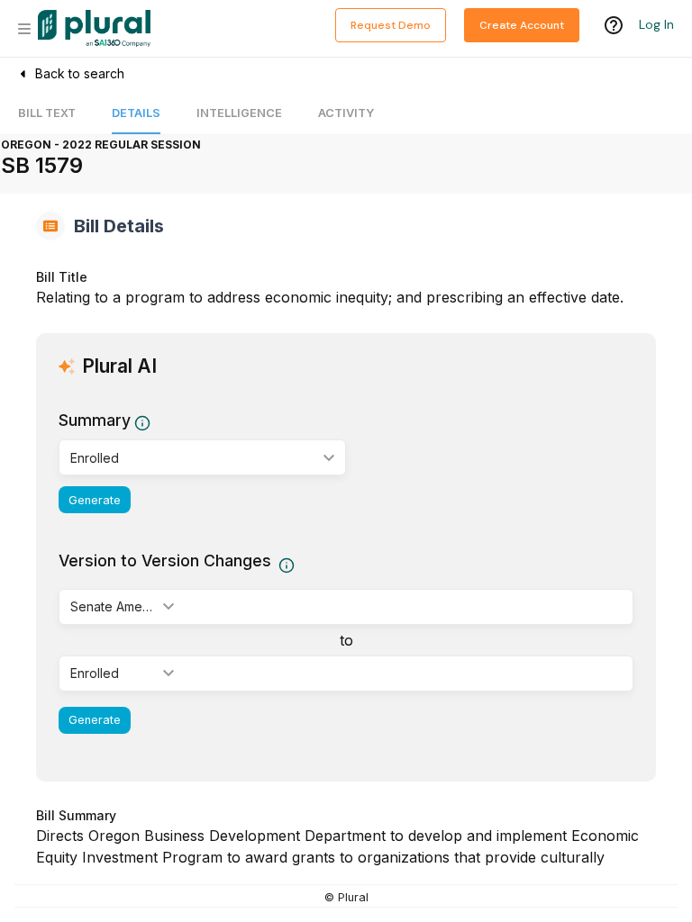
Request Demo (391, 25)
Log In (656, 24)
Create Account (521, 25)
